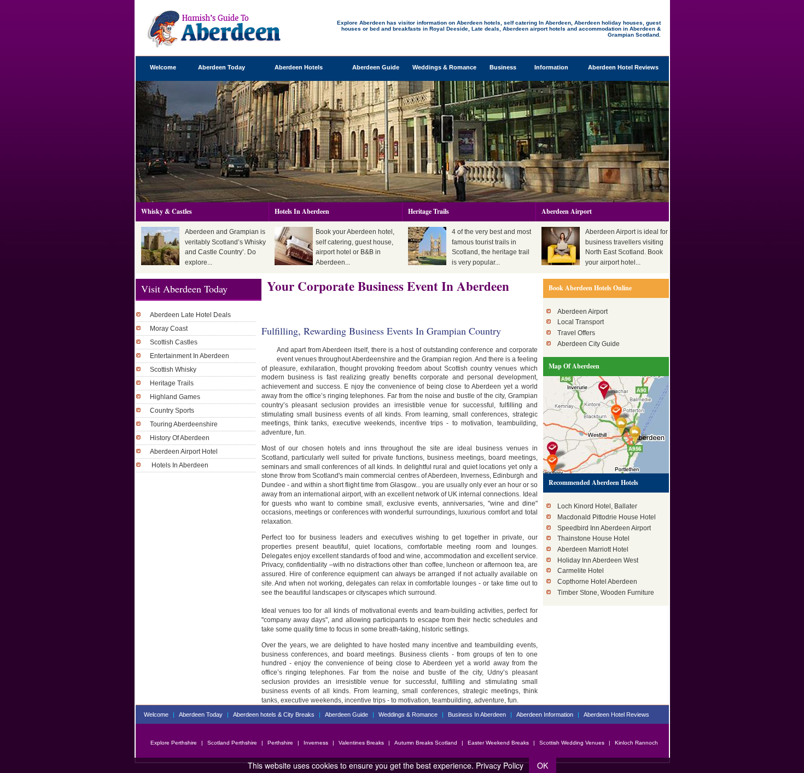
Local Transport (580, 322)
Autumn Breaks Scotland (425, 743)
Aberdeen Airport (566, 211)
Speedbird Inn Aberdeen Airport (604, 528)
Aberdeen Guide (375, 67)
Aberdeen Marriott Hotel (592, 549)
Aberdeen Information (545, 714)
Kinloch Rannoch (636, 743)
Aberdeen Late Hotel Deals (190, 315)
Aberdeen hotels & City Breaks (274, 714)
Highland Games (175, 397)
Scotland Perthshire (232, 743)
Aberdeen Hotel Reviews (623, 67)
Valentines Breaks (361, 743)
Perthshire (280, 743)
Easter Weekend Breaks (498, 743)
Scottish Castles (173, 342)
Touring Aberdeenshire (184, 424)
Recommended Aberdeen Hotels (593, 482)
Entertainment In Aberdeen (189, 356)
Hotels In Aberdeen (302, 211)
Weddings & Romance (444, 67)
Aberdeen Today (221, 67)
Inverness (316, 743)
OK (542, 765)
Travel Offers (576, 333)
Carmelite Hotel (580, 571)
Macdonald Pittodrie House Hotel (606, 517)
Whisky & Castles (166, 211)
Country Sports (172, 410)
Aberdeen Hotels (299, 67)
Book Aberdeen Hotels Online (590, 287)
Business (503, 67)
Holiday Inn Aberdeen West (597, 560)
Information (551, 67)
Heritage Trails (428, 211)
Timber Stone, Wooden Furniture (605, 592)
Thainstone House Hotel (593, 538)
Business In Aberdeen (477, 714)
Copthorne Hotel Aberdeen (597, 581)
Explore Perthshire (174, 743)
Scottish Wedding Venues (572, 743)
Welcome (163, 67)
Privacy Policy (499, 765)
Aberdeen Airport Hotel (184, 451)
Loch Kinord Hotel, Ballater (597, 506)
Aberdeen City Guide (588, 344)
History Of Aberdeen (179, 438)
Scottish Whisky (173, 369)
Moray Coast (169, 328)
